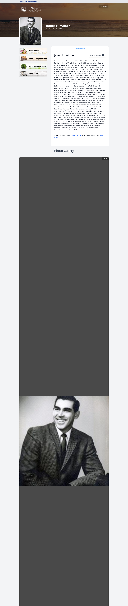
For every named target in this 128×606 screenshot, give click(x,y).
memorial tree (76, 135)
